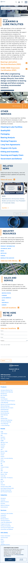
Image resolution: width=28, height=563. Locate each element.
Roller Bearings (4, 414)
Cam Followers (4, 399)
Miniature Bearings (5, 406)
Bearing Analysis (4, 518)
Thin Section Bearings (6, 421)
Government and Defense (7, 529)
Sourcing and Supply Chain (7, 527)
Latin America (6, 297)
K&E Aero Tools (4, 442)
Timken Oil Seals (5, 467)
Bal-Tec (2, 481)
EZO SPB (3, 461)
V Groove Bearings (5, 425)
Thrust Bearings (4, 423)
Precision (3, 503)
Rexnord (3, 453)
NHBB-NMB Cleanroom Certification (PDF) (10, 69)
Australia (5, 302)
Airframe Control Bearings (7, 391)
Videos (3, 255)
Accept (10, 559)
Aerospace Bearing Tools (7, 390)
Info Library (4, 532)
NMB (2, 431)
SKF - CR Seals (4, 472)
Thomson (3, 484)
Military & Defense (5, 505)
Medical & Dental (5, 501)
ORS (2, 470)
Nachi (2, 460)
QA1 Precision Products (6, 491)
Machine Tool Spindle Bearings (8, 404)
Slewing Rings (4, 418)
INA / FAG (3, 438)
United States (6, 293)
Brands (3, 428)
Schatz (2, 454)
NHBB (2, 440)
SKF (2, 449)
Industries (4, 495)
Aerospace (3, 498)
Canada (4, 295)
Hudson (2, 456)
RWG (2, 479)
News (2, 250)
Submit (3, 360)
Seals (2, 416)
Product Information (8, 246)
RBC (2, 435)
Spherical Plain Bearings (6, 420)
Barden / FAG (4, 474)
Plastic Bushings (4, 411)
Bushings (3, 397)
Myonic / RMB (4, 451)
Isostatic (3, 446)
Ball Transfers (4, 395)
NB (1, 463)
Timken (2, 447)
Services (8, 8)
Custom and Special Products (8, 400)
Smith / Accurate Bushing (7, 458)
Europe (4, 304)
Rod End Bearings (5, 413)
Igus (2, 468)
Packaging (3, 517)
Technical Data (6, 248)
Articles (4, 253)
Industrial (3, 500)
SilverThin (3, 444)
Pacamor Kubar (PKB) (6, 486)
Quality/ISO (3, 515)
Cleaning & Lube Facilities (7, 513)
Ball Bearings (4, 393)
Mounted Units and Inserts (7, 407)
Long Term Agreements (6, 522)
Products (3, 387)
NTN (2, 483)
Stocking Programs (5, 520)
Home (3, 8)
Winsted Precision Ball (6, 490)
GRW (2, 465)
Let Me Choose (21, 560)
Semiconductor (4, 507)
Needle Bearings (5, 409)
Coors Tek (3, 475)
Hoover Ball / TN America (7, 477)
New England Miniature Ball (7, 488)
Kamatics (3, 437)
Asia (3, 300)
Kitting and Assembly (6, 525)
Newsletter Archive (7, 258)
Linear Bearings (4, 402)
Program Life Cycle (5, 524)
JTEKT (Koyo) (4, 433)
